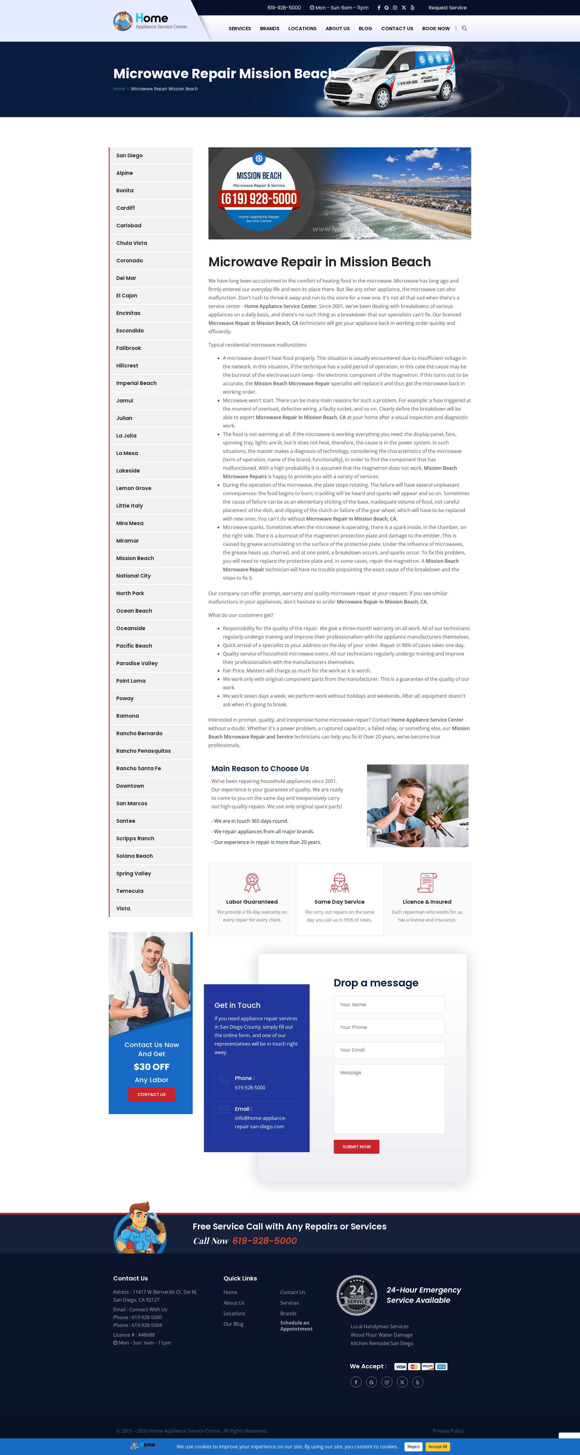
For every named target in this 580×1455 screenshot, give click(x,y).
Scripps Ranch (135, 838)
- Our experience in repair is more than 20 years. (266, 842)
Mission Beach (135, 558)
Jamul (124, 400)
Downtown (130, 786)
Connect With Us (148, 1309)
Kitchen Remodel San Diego (382, 1343)
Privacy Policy (448, 1431)
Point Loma (131, 680)
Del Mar (126, 278)
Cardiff (125, 208)
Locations (302, 28)
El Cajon (126, 295)
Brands (269, 28)
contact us (151, 1094)
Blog (365, 28)
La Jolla (126, 435)
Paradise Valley (137, 663)
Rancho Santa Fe (138, 768)
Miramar (127, 540)
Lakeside (128, 470)
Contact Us (292, 1292)
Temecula (129, 891)
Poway (125, 698)
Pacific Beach (134, 645)
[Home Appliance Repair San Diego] (155, 28)
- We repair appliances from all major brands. (262, 831)
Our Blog (233, 1324)
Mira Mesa (129, 523)
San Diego (129, 155)
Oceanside (130, 628)
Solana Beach (134, 856)
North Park (130, 593)
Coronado (129, 260)
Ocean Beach (134, 610)
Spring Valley (133, 873)
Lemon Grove (133, 488)
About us (338, 28)
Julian (124, 418)
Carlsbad (128, 225)
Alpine (124, 173)
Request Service (447, 7)
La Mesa (127, 453)
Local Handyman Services (380, 1326)
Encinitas (128, 313)
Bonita (125, 190)
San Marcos (131, 803)
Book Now (436, 28)
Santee (125, 821)
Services (240, 28)
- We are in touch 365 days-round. (249, 821)
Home (230, 1292)
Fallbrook (128, 348)
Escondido (130, 330)
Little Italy (129, 505)
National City (133, 575)
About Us (234, 1303)
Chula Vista (131, 243)
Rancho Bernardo (139, 733)
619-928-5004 (147, 1325)
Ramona (127, 715)
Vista (123, 908)
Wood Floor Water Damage (382, 1335)
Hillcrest (127, 365)
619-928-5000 (283, 7)
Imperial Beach (136, 383)
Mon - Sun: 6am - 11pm (341, 7)
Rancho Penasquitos (143, 751)
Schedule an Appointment (296, 1326)
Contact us (397, 28)
